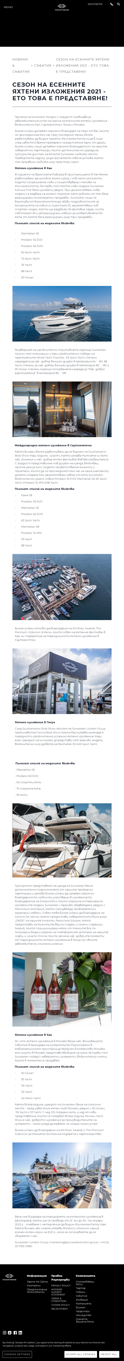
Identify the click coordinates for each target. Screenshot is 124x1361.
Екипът (80, 1307)
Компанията (83, 1303)
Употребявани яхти (85, 1283)
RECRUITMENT (59, 1308)
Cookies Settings (17, 1354)
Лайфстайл (83, 1311)
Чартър (81, 1288)
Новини (80, 1292)
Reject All (109, 1354)
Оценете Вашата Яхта (85, 1320)
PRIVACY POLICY (61, 1285)
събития (81, 1295)
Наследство (83, 1315)
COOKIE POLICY (60, 1304)
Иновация (82, 1299)
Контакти (95, 4)
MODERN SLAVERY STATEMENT (58, 1292)
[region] (62, 1349)
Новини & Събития (21, 65)
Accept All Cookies (80, 1354)
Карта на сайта (37, 1281)
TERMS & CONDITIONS (58, 1299)
